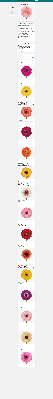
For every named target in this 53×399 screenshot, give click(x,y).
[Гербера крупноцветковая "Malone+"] (26, 90)
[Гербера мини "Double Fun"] (26, 192)
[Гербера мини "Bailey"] (26, 336)
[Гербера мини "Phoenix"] (26, 233)
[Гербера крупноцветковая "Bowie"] (26, 356)
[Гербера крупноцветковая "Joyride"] (26, 212)
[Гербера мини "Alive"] (26, 294)
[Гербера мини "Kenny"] (26, 151)
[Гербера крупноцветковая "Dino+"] (26, 111)
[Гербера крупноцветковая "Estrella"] (26, 315)
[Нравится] (18, 51)
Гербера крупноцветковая (21, 47)
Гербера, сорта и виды (21, 48)
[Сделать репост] (23, 51)
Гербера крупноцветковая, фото (27, 47)
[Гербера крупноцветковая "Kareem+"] (26, 131)
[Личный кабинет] (43, 0)
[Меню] (9, 0)
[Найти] (18, 0)
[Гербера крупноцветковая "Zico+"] (26, 70)
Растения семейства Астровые (21, 46)
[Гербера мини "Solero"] (26, 171)
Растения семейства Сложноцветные (28, 46)
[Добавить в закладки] (24, 51)
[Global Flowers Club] (12, 0)
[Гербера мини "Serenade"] (26, 274)
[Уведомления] (42, 0)
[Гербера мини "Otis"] (26, 253)
